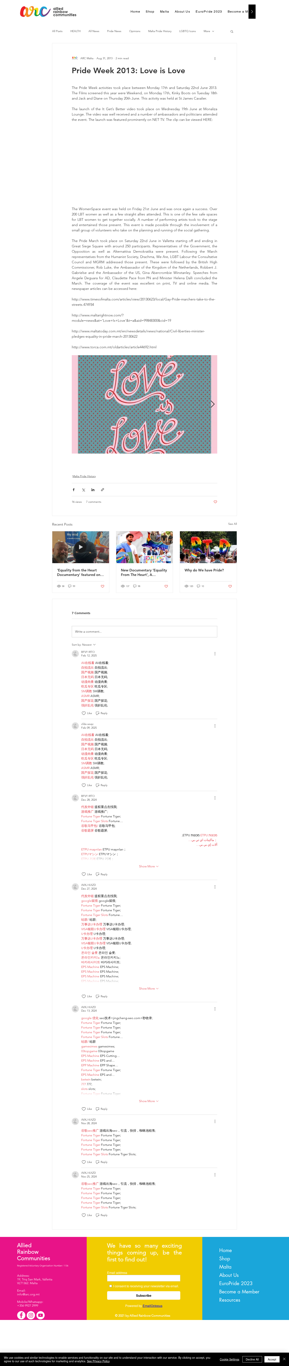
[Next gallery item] (212, 404)
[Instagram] (31, 1315)
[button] (232, 31)
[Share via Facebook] (73, 490)
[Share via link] (102, 490)
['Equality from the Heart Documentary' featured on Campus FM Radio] (80, 547)
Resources (229, 1300)
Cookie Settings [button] (229, 1359)
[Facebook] (21, 1315)
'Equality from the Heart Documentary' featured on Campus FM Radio (78, 572)
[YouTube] (40, 1315)
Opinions (134, 31)
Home (225, 1250)
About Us (229, 1275)
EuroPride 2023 (236, 1283)
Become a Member (239, 1291)
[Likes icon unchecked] (83, 713)
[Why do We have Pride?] (208, 547)
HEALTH (75, 31)
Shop (224, 1258)
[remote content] (144, 164)
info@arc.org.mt (28, 1294)
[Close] (284, 1359)
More (207, 31)
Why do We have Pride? (204, 570)
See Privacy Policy (98, 1361)
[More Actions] (215, 653)
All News (93, 31)
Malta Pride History (159, 31)
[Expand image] (144, 404)
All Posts (57, 31)
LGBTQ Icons (187, 31)
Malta (225, 1267)
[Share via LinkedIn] (93, 490)
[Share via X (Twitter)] (83, 490)
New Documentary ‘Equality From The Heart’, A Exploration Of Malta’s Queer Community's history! (144, 572)
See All (232, 524)
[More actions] (215, 58)
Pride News (114, 31)
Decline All (252, 1359)
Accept (272, 1359)
